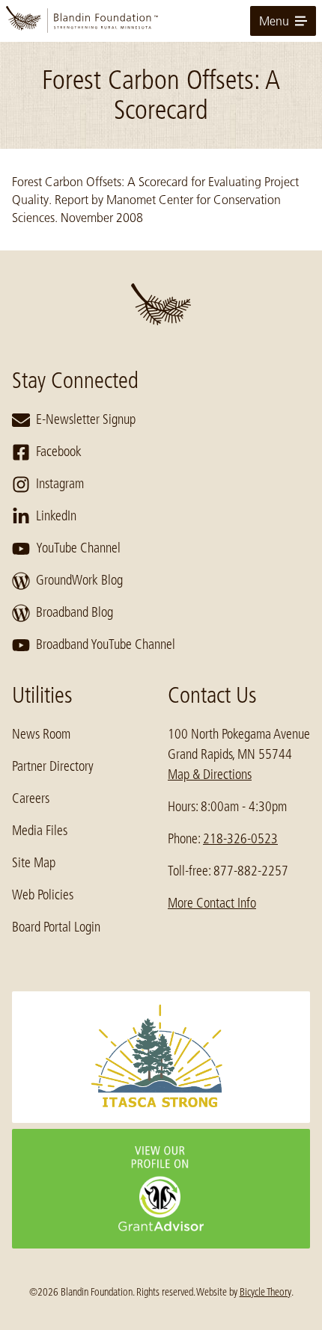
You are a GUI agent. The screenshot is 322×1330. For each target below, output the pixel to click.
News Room (41, 734)
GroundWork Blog (79, 580)
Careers (30, 798)
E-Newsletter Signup (86, 419)
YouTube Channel (78, 548)
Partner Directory (53, 766)
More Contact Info (212, 903)
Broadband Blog (74, 612)
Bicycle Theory (265, 1292)
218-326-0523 (240, 839)
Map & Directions (210, 774)
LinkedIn (56, 516)
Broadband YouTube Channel (105, 644)
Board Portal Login (56, 927)
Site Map (33, 863)
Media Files (39, 830)
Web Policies (42, 895)
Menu (274, 20)
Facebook (59, 451)
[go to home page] (161, 21)
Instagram (60, 483)
